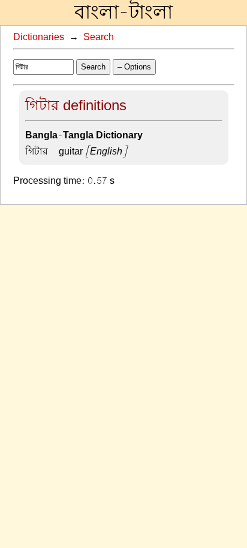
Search (98, 37)
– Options (134, 66)
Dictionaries (38, 37)
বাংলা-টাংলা (123, 12)
